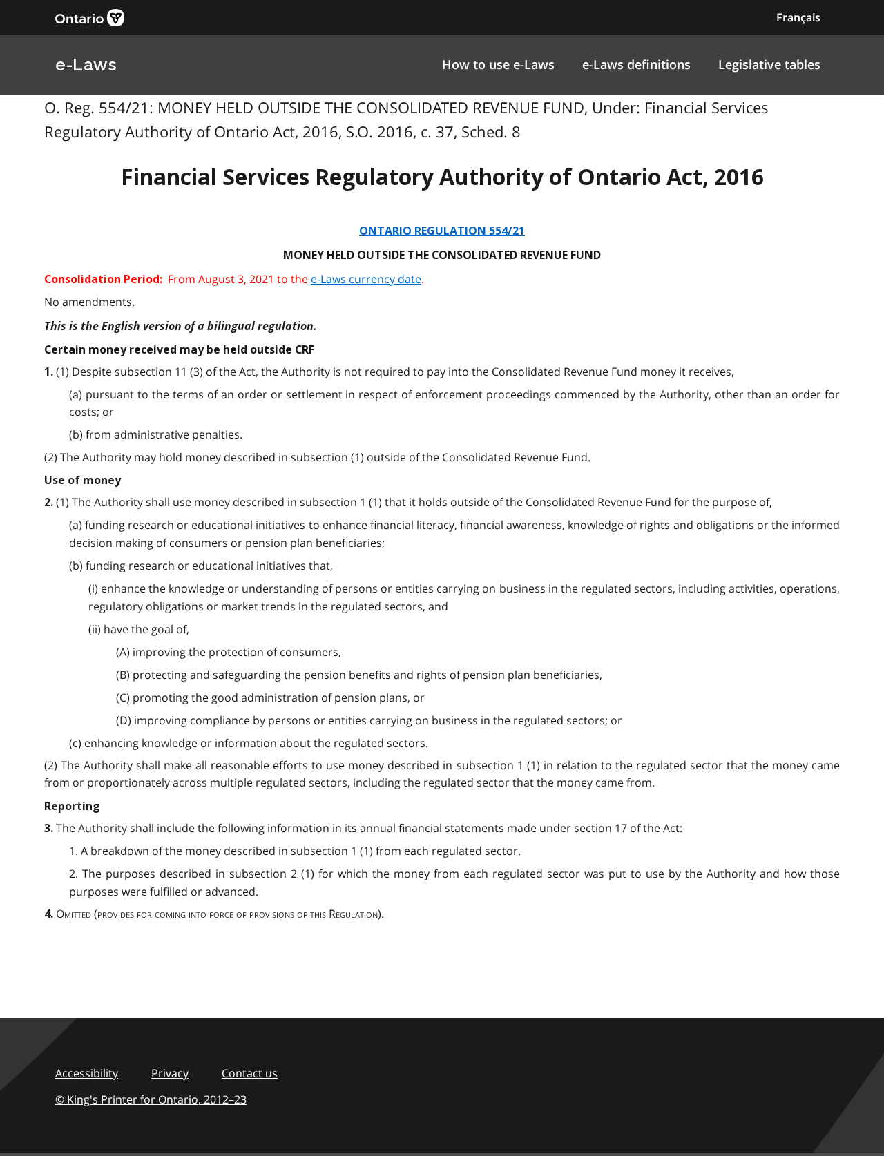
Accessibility (86, 1073)
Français (798, 17)
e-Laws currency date (366, 279)
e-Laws (85, 65)
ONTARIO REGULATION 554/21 (442, 231)
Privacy (170, 1073)
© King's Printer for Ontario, (151, 1099)
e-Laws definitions (636, 64)
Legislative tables (769, 64)
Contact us (250, 1073)
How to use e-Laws (498, 64)
